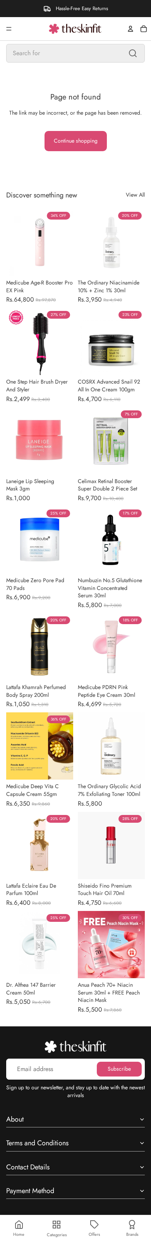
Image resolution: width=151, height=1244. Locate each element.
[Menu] (9, 29)
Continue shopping (76, 141)
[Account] (130, 28)
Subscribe (119, 1069)
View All (135, 195)
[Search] (132, 53)
